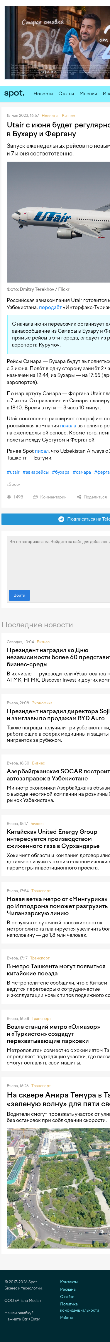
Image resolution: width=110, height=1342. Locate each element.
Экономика (42, 703)
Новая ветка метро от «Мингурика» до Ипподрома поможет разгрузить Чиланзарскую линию (57, 906)
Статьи (66, 93)
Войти (19, 595)
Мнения (88, 93)
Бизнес (43, 642)
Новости (43, 93)
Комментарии (53, 497)
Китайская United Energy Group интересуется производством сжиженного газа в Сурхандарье (53, 838)
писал (42, 451)
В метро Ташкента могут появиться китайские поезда (56, 970)
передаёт (50, 307)
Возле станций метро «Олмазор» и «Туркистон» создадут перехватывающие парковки (53, 1033)
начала (68, 426)
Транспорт (41, 891)
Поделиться (95, 497)
